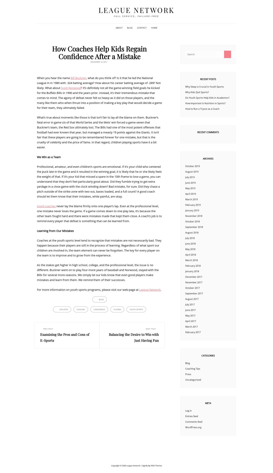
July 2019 (190, 177)
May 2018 (190, 249)
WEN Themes (156, 465)
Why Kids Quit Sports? (197, 92)
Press (188, 374)
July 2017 (190, 304)
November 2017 (193, 282)
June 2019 (190, 182)
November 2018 (193, 216)
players (117, 309)
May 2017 (190, 315)
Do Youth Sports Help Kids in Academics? (207, 97)
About (119, 27)
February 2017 (193, 332)
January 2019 (192, 210)
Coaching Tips (192, 368)
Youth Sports (136, 309)
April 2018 (190, 254)
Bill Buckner (78, 78)
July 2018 (190, 238)
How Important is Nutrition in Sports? (205, 103)
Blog (130, 27)
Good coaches (46, 206)
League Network (137, 10)
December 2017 (193, 276)
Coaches (81, 309)
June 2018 (190, 243)
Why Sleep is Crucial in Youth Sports (204, 86)
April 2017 (190, 321)
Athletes (63, 309)
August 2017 (191, 299)
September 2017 (194, 293)
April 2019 (190, 193)
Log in (188, 410)
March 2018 (191, 260)
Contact (142, 27)
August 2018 (191, 232)
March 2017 (191, 326)
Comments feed (193, 421)
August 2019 (191, 171)
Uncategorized (193, 379)
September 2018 (194, 227)
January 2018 (192, 271)
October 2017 (192, 288)
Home (154, 27)
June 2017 (190, 310)
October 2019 (192, 166)
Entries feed (191, 416)
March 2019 (191, 199)
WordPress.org (193, 427)
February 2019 (193, 204)
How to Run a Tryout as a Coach (202, 108)
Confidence (99, 309)
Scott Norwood (71, 88)
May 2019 (190, 188)
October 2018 (192, 221)
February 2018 (193, 265)
